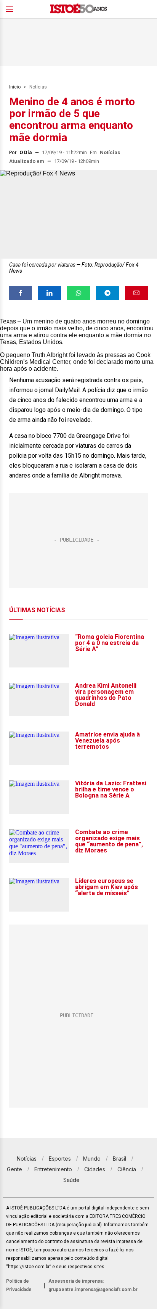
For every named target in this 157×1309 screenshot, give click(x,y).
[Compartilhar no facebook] (20, 293)
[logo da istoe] (78, 9)
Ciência (126, 1169)
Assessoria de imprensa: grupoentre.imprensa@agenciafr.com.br (93, 1285)
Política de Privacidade (19, 1285)
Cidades (94, 1169)
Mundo (92, 1158)
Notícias (38, 87)
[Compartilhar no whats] (78, 293)
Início (15, 87)
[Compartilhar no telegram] (107, 293)
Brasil (119, 1158)
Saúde (71, 1180)
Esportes (60, 1158)
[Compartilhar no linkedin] (49, 293)
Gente (14, 1169)
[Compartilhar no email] (136, 293)
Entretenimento (53, 1169)
